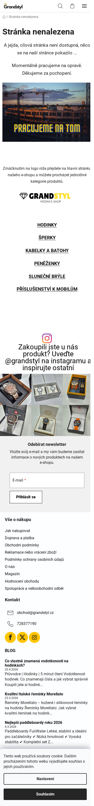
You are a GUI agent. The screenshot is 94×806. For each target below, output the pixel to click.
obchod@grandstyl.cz (35, 612)
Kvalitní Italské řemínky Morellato (34, 694)
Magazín (12, 574)
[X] (22, 637)
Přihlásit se (26, 497)
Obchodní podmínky (22, 545)
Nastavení (45, 779)
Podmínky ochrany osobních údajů (34, 559)
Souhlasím (45, 794)
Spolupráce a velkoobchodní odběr (34, 588)
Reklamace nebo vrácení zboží (30, 552)
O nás (10, 566)
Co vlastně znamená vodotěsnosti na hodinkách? (36, 663)
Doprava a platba (19, 538)
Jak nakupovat (17, 530)
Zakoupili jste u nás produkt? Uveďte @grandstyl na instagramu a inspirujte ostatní (48, 357)
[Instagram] (34, 637)
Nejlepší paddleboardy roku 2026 (33, 723)
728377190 (26, 623)
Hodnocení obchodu (22, 581)
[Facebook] (10, 637)
